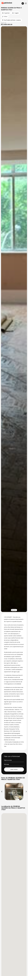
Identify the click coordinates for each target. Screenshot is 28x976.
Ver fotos (14, 610)
